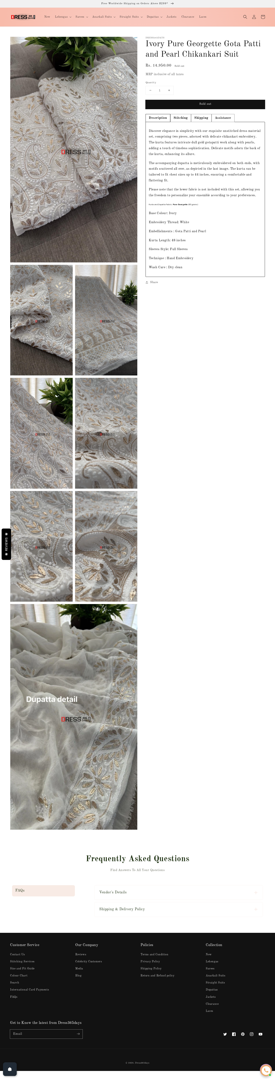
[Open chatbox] (266, 1070)
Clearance (212, 1004)
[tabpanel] (205, 199)
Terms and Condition (154, 954)
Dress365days (142, 1063)
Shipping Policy (151, 968)
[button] (245, 16)
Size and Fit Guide (22, 968)
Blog (78, 975)
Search (14, 982)
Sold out (205, 104)
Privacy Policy (150, 961)
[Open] (10, 1069)
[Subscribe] (78, 1034)
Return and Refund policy (157, 975)
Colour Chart (18, 975)
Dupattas (212, 989)
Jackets (211, 997)
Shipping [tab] (201, 118)
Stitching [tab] (181, 118)
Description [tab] (158, 118)
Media (79, 968)
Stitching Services (22, 961)
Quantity (151, 82)
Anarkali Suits (215, 975)
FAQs (13, 997)
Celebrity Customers (88, 961)
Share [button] (154, 282)
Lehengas (212, 961)
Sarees (210, 968)
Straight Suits (215, 982)
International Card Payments (29, 989)
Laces (209, 1011)
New (209, 954)
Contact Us (17, 954)
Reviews (80, 954)
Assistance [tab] (223, 118)
